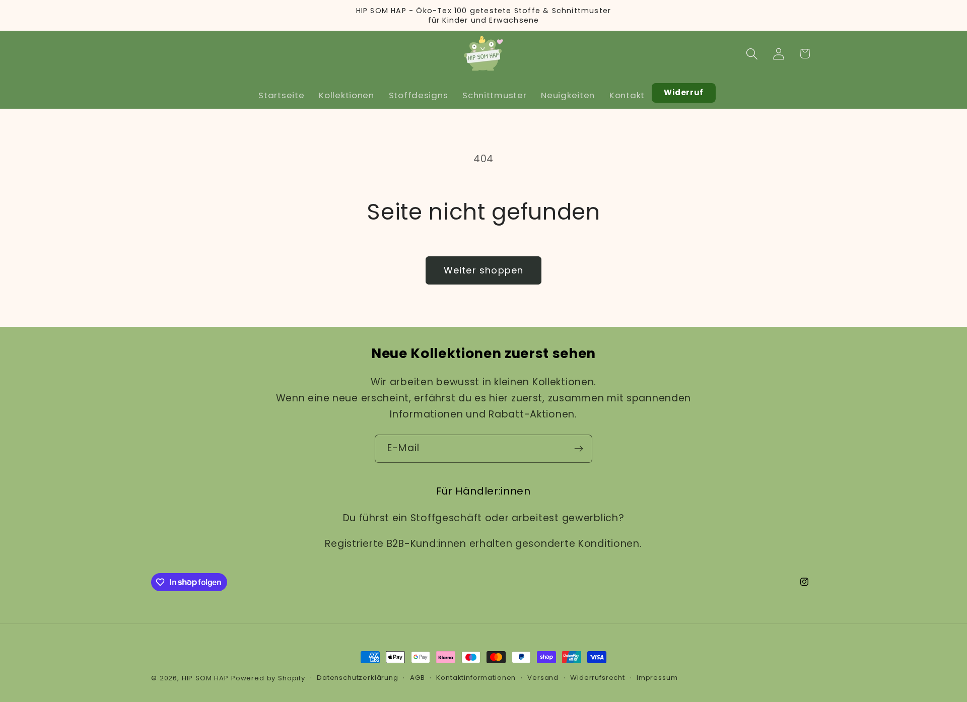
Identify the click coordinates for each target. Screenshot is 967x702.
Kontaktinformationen (476, 677)
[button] (751, 53)
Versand (543, 677)
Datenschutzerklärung (357, 677)
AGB (417, 677)
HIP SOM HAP (205, 678)
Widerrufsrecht (597, 677)
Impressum (657, 677)
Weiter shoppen (484, 270)
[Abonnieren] (578, 449)
